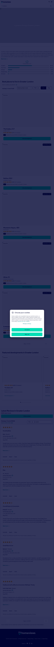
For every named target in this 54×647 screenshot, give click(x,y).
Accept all (27, 329)
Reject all (27, 334)
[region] (27, 323)
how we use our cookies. (24, 321)
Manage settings (27, 323)
